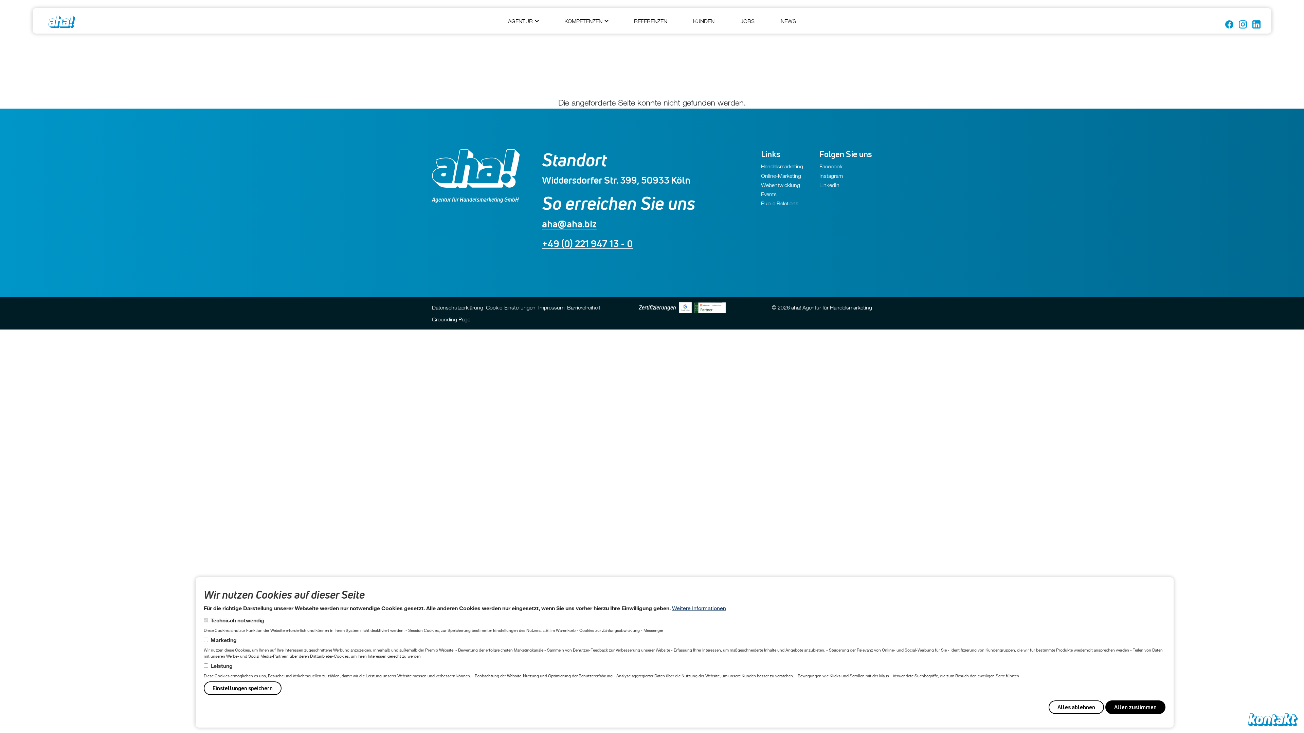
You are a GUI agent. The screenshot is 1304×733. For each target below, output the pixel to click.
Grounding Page (451, 319)
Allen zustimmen (1135, 707)
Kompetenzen (583, 21)
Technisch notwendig (238, 620)
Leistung (222, 665)
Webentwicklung (780, 185)
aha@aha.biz (569, 224)
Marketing (224, 640)
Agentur (520, 21)
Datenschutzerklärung (457, 307)
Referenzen (650, 21)
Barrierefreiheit (583, 307)
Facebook (831, 166)
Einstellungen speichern (243, 688)
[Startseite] (61, 21)
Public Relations (779, 203)
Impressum (551, 307)
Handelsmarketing (782, 166)
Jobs (748, 21)
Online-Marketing (781, 176)
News (788, 21)
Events (769, 194)
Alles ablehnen (1076, 707)
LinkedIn (829, 185)
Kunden (703, 21)
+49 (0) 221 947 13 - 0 (587, 243)
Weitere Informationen (699, 608)
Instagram (831, 176)
